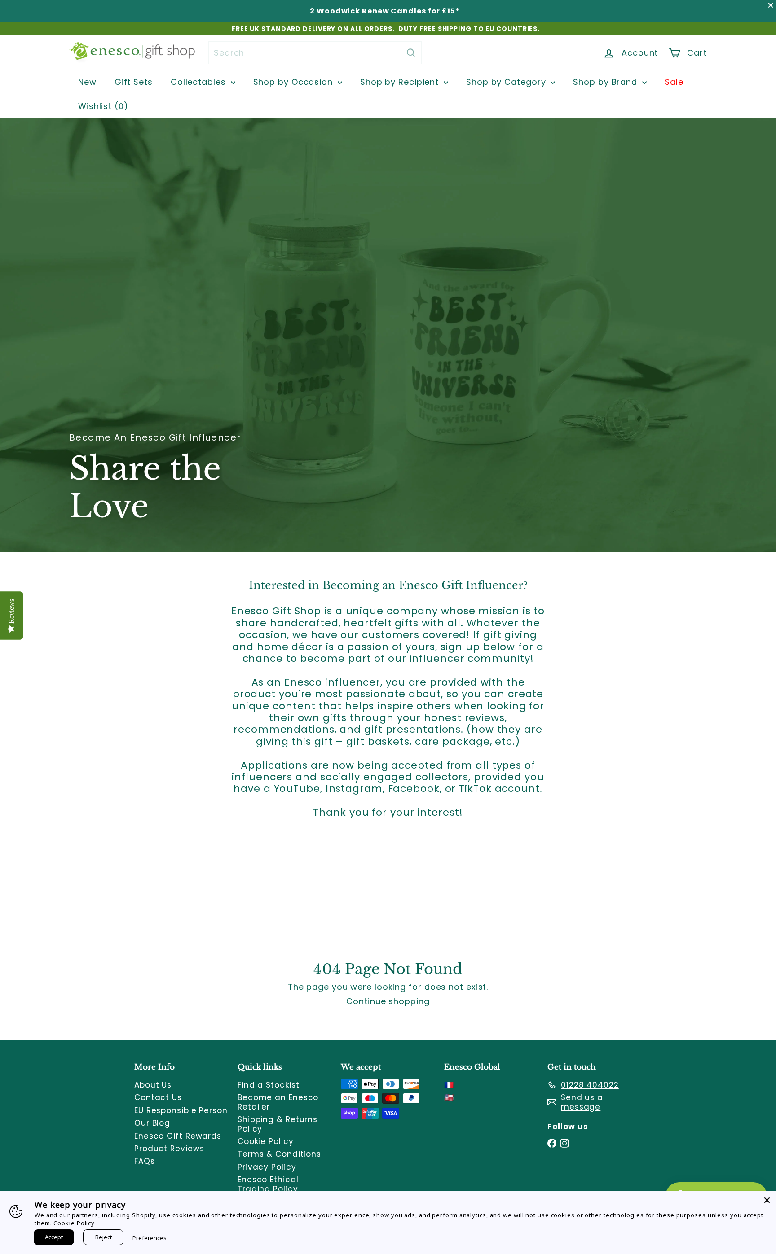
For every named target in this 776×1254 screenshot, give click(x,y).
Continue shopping (387, 1001)
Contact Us (158, 1097)
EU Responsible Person (181, 1110)
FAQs (144, 1161)
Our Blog (152, 1123)
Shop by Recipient (400, 81)
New (87, 81)
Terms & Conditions (279, 1154)
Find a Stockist (269, 1084)
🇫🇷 (449, 1084)
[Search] (411, 52)
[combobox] (315, 52)
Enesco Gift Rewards (177, 1136)
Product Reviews (169, 1148)
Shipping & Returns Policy (277, 1124)
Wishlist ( (101, 106)
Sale (674, 81)
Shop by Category (507, 81)
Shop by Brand (606, 81)
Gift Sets (134, 81)
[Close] (767, 1200)
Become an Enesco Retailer (278, 1102)
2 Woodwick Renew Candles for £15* (385, 11)
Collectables (200, 81)
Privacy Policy (267, 1167)
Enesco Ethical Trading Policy (268, 1184)
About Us (153, 1084)
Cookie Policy (266, 1141)
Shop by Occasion (294, 81)
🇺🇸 (449, 1097)
